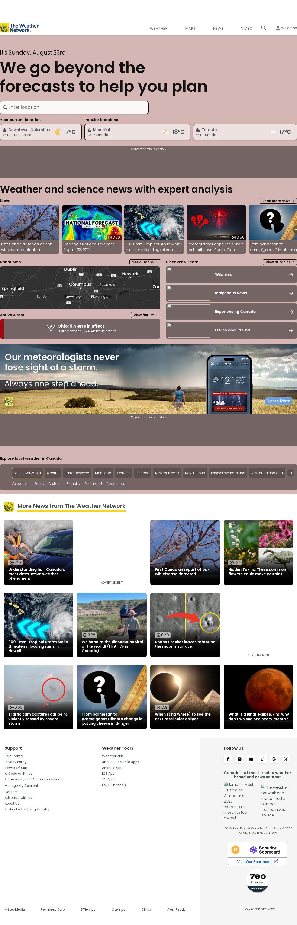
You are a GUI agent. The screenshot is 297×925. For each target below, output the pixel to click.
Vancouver (21, 484)
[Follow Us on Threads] (274, 759)
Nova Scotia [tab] (195, 473)
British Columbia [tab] (27, 473)
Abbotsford (116, 484)
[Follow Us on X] (286, 759)
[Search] (263, 28)
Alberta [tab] (53, 473)
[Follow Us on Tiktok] (262, 759)
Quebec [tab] (142, 473)
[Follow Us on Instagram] (239, 759)
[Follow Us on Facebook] (228, 759)
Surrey (39, 484)
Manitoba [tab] (103, 473)
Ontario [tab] (123, 473)
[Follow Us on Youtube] (251, 759)
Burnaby (73, 484)
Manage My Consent (21, 786)
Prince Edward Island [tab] (228, 473)
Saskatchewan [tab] (77, 473)
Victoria (55, 484)
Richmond (93, 484)
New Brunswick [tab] (167, 473)
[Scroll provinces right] (290, 473)
